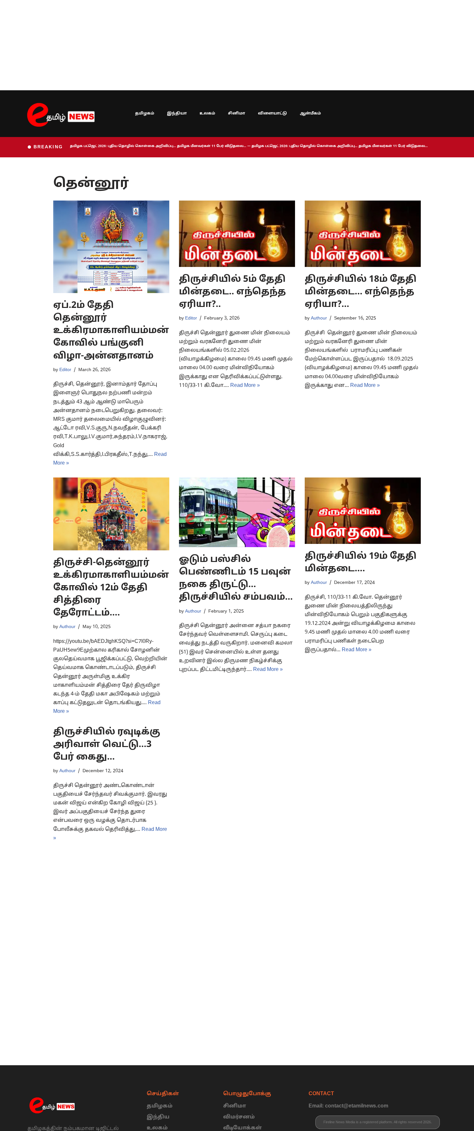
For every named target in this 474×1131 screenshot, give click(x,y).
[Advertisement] (193, 45)
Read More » (245, 385)
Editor (65, 370)
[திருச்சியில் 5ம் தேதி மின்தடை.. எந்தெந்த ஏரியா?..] (237, 234)
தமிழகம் (144, 113)
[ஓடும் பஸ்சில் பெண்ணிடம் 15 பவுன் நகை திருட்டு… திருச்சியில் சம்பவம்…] (237, 512)
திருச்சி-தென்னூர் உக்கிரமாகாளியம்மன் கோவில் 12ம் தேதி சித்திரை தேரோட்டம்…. (111, 588)
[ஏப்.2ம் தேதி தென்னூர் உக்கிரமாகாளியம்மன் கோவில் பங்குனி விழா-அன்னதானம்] (111, 247)
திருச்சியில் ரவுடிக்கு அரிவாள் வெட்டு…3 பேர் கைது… (106, 745)
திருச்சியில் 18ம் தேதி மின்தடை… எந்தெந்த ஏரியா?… (361, 292)
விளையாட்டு (272, 113)
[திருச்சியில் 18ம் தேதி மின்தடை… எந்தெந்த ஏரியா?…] (363, 234)
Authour (319, 318)
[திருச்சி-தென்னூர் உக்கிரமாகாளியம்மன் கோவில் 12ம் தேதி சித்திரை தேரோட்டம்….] (111, 513)
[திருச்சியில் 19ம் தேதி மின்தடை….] (363, 510)
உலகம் (207, 113)
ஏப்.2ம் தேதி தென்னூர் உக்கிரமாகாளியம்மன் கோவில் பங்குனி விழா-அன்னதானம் (111, 331)
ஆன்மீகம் (310, 113)
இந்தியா (177, 113)
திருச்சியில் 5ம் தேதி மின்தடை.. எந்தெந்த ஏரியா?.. (232, 292)
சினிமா (236, 113)
